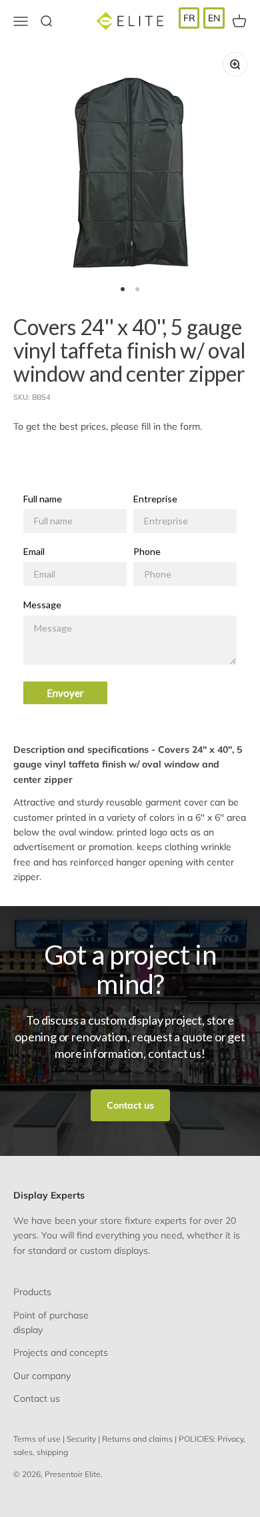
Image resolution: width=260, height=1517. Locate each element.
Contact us (130, 1105)
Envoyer (65, 693)
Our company (42, 1376)
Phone (147, 551)
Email (34, 551)
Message (42, 605)
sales (23, 1452)
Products (32, 1292)
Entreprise (155, 499)
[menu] (202, 18)
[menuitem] (189, 18)
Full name (42, 499)
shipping (52, 1452)
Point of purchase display (51, 1322)
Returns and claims (137, 1439)
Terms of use (37, 1439)
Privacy (230, 1439)
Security (81, 1439)
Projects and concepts (60, 1352)
